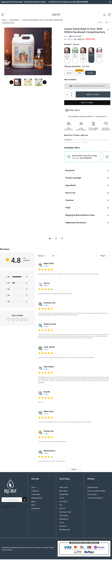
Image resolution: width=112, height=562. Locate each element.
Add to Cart (93, 94)
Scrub (61, 522)
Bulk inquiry (74, 110)
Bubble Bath (63, 494)
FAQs (33, 505)
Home (4, 20)
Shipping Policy (92, 487)
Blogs (33, 501)
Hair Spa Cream (65, 512)
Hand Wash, (78, 140)
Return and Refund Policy (96, 491)
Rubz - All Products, (90, 140)
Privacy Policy (92, 494)
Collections (35, 491)
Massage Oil (63, 519)
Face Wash (63, 501)
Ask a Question (70, 80)
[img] (45, 269)
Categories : (68, 140)
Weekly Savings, (103, 140)
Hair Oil (62, 508)
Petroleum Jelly (64, 529)
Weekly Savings (36, 498)
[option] (28, 51)
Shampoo (62, 526)
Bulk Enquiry (35, 508)
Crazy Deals (35, 494)
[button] (17, 277)
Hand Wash (14, 20)
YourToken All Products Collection (76, 142)
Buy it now (87, 102)
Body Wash (63, 491)
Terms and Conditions (95, 498)
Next (106, 22)
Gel (60, 505)
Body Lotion (63, 487)
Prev (100, 22)
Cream (61, 498)
